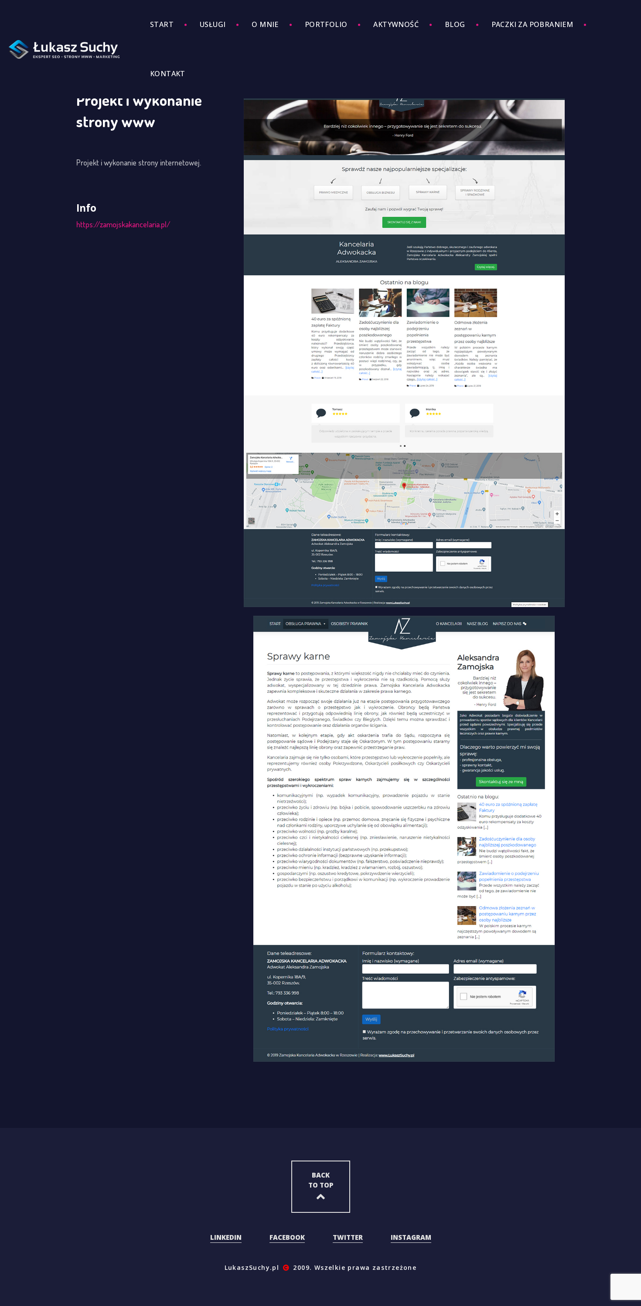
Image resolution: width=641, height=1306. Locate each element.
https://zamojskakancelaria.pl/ (123, 224)
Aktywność (396, 24)
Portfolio (326, 24)
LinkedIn (226, 1237)
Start (162, 24)
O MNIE (265, 24)
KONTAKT (167, 73)
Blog (455, 24)
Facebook (287, 1237)
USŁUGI (212, 24)
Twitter (348, 1237)
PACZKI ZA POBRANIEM (532, 24)
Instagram (411, 1237)
